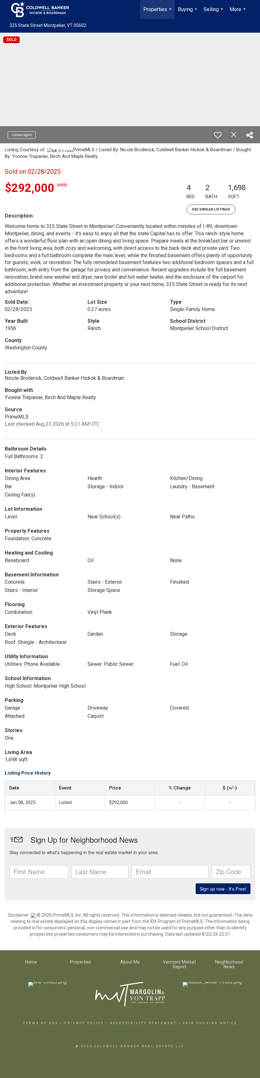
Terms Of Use (40, 1023)
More (238, 12)
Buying (188, 12)
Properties (158, 12)
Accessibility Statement (143, 1023)
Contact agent (22, 135)
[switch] (218, 135)
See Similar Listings (211, 209)
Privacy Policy (84, 1023)
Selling (214, 12)
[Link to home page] (43, 9)
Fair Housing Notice (210, 1023)
